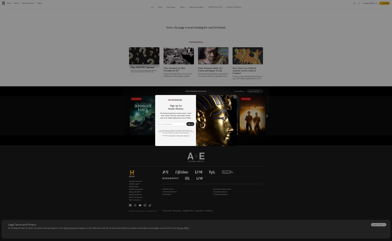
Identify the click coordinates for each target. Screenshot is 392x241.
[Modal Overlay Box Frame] (196, 120)
